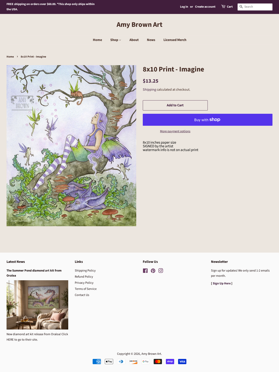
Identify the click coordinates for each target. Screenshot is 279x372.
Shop (114, 39)
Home (97, 39)
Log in (184, 7)
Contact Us (82, 295)
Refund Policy (84, 276)
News (151, 39)
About (134, 39)
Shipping (149, 89)
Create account (205, 7)
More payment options (175, 131)
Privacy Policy (84, 282)
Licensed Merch (174, 39)
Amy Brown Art (139, 24)
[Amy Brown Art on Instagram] (160, 271)
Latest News (16, 261)
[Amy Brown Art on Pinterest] (153, 271)
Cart (230, 7)
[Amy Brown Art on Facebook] (145, 271)
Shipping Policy (85, 270)
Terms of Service (86, 289)
